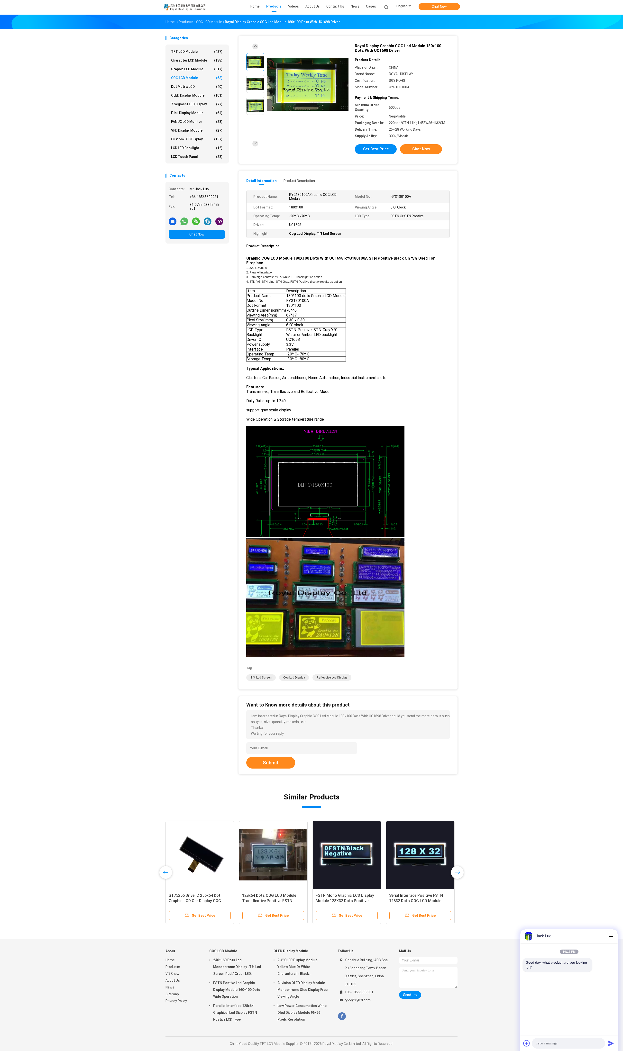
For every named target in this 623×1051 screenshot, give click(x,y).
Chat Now (439, 7)
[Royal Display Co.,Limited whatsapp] (184, 221)
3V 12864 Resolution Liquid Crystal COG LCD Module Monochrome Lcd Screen (193, 900)
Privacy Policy (176, 1001)
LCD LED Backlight (196, 148)
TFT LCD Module (196, 52)
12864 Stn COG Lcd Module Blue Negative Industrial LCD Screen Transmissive (271, 900)
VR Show (172, 974)
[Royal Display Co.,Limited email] (172, 221)
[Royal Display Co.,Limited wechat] (196, 221)
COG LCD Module (196, 78)
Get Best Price (376, 149)
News (169, 987)
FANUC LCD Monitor (196, 122)
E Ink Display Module (196, 113)
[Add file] (526, 1043)
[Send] (611, 1043)
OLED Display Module (196, 95)
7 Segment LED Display (196, 104)
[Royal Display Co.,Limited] (184, 7)
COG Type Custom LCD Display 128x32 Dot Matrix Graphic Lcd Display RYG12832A (417, 900)
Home (170, 960)
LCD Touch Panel (196, 157)
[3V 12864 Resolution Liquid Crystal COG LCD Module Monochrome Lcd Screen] (200, 855)
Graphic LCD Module (196, 69)
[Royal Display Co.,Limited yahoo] (219, 221)
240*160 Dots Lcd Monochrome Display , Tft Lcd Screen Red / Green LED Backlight (237, 967)
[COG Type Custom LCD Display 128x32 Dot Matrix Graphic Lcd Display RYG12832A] (420, 855)
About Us (172, 980)
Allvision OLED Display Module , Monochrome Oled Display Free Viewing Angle (302, 989)
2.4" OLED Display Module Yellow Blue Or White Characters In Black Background (297, 967)
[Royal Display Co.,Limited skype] (207, 221)
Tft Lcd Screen (261, 677)
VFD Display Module (196, 130)
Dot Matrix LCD (196, 87)
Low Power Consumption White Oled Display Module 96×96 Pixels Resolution (302, 1012)
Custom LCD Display (196, 139)
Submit (271, 763)
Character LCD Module (196, 60)
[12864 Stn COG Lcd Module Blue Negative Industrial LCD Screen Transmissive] (273, 855)
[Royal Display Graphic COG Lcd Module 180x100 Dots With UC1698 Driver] (307, 84)
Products (172, 967)
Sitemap (172, 994)
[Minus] (611, 936)
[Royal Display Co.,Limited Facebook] (342, 1016)
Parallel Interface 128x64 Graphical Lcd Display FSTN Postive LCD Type (235, 1012)
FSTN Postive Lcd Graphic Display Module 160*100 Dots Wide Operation (236, 989)
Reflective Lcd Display (332, 677)
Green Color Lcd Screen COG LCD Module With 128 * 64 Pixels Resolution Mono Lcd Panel (345, 900)
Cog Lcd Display (294, 677)
